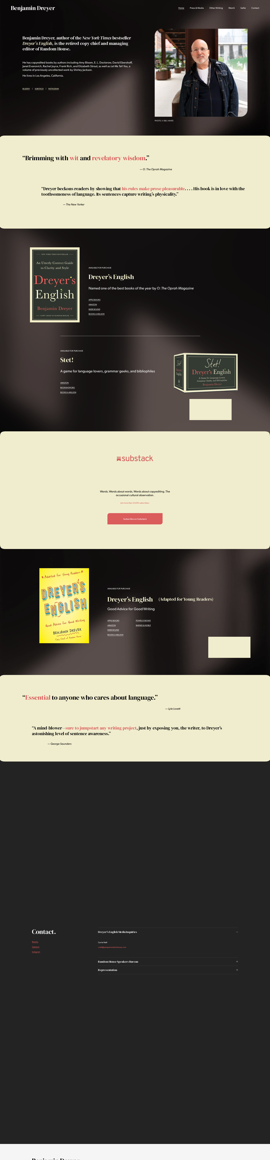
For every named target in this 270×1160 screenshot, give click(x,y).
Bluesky (35, 942)
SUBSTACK (39, 88)
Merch (232, 7)
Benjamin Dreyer (33, 8)
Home (181, 7)
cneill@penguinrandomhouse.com (112, 947)
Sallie (243, 7)
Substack (35, 947)
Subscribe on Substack (135, 518)
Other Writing (216, 7)
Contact (255, 7)
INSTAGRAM (53, 88)
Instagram (36, 952)
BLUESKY (26, 88)
